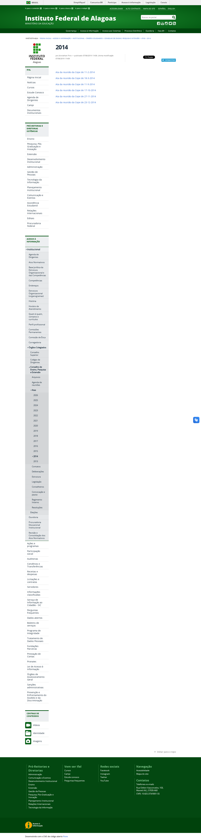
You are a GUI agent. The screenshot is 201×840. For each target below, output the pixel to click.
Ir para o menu (50, 8)
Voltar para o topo (166, 751)
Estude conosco (71, 777)
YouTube (162, 23)
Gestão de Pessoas (37, 791)
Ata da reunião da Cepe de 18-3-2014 (75, 78)
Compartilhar (170, 60)
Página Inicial (45, 38)
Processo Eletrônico (133, 31)
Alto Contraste (133, 8)
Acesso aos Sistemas (111, 31)
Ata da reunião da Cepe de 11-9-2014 (75, 84)
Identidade (38, 733)
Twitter (170, 23)
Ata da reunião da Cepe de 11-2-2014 (75, 72)
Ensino (31, 784)
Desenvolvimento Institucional (42, 781)
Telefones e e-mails (145, 784)
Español (162, 8)
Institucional (78, 38)
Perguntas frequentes (74, 780)
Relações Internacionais (39, 804)
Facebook (158, 23)
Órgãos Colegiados (94, 38)
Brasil (35, 2)
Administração (35, 774)
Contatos (172, 31)
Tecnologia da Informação (40, 807)
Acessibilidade (116, 8)
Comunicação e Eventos (39, 778)
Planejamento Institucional (41, 800)
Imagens (37, 741)
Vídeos (36, 725)
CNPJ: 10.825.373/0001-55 (148, 793)
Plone (65, 836)
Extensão (32, 788)
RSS (174, 23)
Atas (143, 38)
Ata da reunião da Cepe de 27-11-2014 (76, 96)
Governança (71, 31)
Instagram (166, 23)
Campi (67, 774)
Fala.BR (161, 31)
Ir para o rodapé (82, 8)
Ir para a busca (66, 8)
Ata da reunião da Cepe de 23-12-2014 (76, 102)
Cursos (67, 770)
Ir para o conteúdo (33, 8)
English (171, 8)
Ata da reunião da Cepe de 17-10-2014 (76, 90)
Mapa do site (149, 8)
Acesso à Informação (89, 31)
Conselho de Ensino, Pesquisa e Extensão (122, 38)
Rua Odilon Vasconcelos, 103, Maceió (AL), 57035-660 (149, 789)
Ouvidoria (150, 31)
